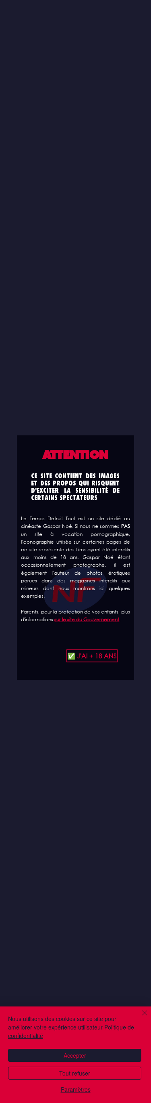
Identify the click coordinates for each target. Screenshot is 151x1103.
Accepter (75, 1055)
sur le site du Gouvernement (86, 619)
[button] (75, 656)
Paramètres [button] (76, 1089)
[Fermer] (139, 1017)
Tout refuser (74, 1073)
